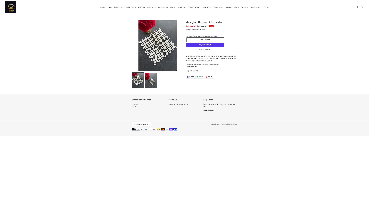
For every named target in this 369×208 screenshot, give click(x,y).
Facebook (135, 107)
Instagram (135, 104)
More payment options (205, 49)
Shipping (188, 29)
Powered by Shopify (231, 124)
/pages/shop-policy (209, 110)
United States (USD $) (141, 124)
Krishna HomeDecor (220, 124)
